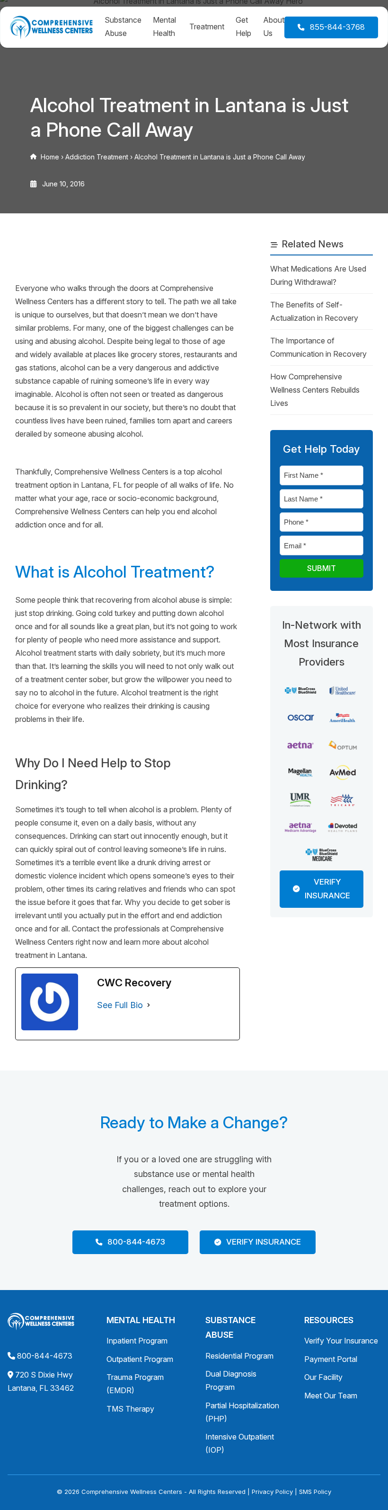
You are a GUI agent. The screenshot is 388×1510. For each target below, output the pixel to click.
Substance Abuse (123, 26)
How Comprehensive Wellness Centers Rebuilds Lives (315, 390)
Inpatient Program (137, 1340)
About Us (273, 26)
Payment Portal (330, 1359)
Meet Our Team (330, 1395)
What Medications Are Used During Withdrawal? (318, 275)
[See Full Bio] (148, 1005)
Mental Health (164, 26)
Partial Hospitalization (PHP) (242, 1412)
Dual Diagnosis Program (230, 1380)
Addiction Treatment (96, 157)
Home (50, 157)
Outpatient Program (139, 1359)
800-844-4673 (44, 1356)
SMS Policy (315, 1491)
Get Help (243, 26)
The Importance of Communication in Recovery (318, 347)
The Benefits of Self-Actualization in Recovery (314, 311)
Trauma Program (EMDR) (135, 1383)
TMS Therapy (130, 1408)
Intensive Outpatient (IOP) (239, 1443)
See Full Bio (120, 1005)
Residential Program (239, 1356)
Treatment (206, 26)
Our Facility (323, 1377)
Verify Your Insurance (341, 1340)
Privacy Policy (272, 1491)
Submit (321, 568)
